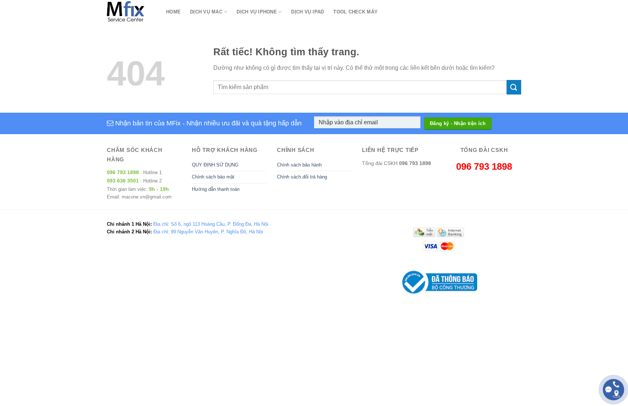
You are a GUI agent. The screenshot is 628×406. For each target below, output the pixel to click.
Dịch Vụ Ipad (307, 12)
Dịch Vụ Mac (206, 12)
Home (173, 12)
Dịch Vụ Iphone (257, 12)
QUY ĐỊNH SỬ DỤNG (215, 165)
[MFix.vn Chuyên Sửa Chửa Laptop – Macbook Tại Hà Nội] (131, 12)
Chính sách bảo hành (299, 165)
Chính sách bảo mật (213, 177)
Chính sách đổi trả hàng (302, 177)
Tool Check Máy (355, 12)
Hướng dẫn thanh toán (215, 189)
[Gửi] (514, 87)
